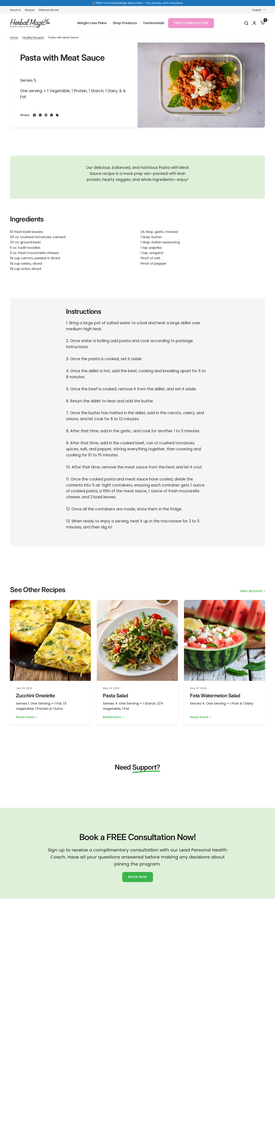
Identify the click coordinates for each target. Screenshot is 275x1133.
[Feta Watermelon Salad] (224, 640)
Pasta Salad (115, 696)
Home (14, 37)
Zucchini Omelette (35, 696)
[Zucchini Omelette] (50, 640)
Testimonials (153, 23)
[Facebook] (34, 115)
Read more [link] (25, 717)
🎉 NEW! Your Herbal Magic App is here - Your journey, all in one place (137, 3)
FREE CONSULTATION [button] (191, 23)
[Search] (246, 23)
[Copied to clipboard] (57, 115)
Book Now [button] (137, 877)
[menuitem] (16, 10)
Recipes (30, 10)
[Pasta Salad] (137, 640)
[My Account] (254, 23)
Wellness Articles (49, 10)
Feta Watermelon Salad (215, 696)
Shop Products (125, 23)
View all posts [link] (251, 591)
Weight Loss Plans (92, 23)
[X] (40, 115)
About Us (15, 10)
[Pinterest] (45, 115)
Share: (25, 115)
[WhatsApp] (51, 115)
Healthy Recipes (33, 37)
